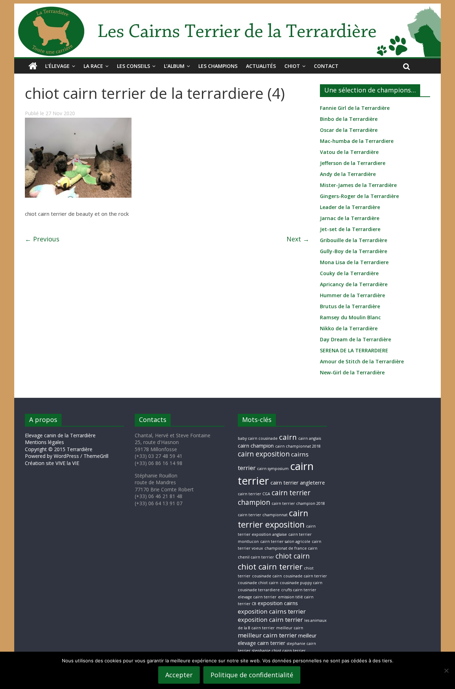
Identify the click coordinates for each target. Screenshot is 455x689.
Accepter (179, 675)
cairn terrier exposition (273, 518)
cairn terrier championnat (263, 514)
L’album (174, 66)
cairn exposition (264, 454)
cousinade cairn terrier (305, 575)
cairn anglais (309, 438)
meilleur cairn (289, 627)
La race (93, 66)
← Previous (42, 239)
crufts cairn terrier (298, 589)
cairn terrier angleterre (298, 482)
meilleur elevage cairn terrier (277, 639)
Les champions (217, 66)
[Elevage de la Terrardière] (33, 66)
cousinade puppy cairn (301, 582)
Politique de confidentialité (251, 675)
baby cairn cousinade (258, 438)
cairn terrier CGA (254, 493)
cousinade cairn (267, 575)
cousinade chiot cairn (258, 582)
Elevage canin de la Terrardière (60, 435)
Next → (298, 239)
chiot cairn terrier (270, 566)
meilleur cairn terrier (267, 635)
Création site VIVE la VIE (52, 463)
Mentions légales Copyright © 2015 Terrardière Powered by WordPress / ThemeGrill (66, 449)
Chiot (292, 66)
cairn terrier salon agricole (285, 541)
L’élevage (57, 66)
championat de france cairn (290, 548)
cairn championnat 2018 (298, 446)
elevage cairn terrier (257, 596)
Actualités (261, 66)
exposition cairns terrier (272, 611)
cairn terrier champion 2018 (298, 503)
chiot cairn (292, 556)
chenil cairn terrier (256, 557)
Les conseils (133, 66)
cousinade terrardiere (259, 589)
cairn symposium (273, 468)
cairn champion (256, 445)
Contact (326, 66)
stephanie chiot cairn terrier (279, 650)
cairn (288, 437)
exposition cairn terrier (270, 619)
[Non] (446, 670)
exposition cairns (278, 603)
